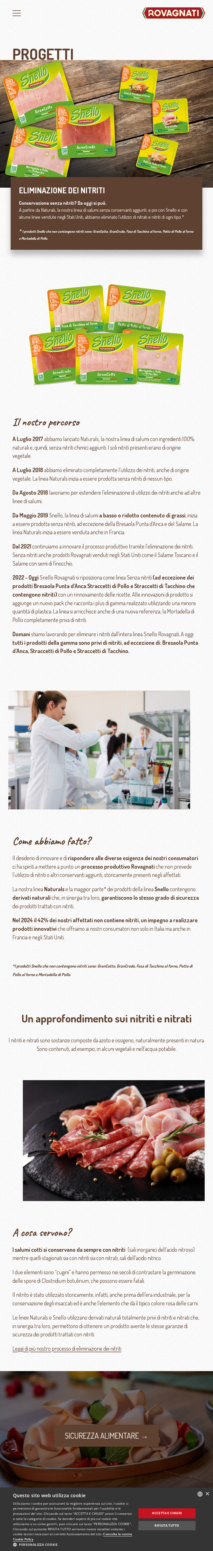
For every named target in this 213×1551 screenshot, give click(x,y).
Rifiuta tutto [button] (167, 1525)
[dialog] (106, 1519)
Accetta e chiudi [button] (167, 1513)
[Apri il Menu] (16, 13)
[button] (73, 1544)
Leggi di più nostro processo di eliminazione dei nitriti (66, 1348)
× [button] (207, 1494)
